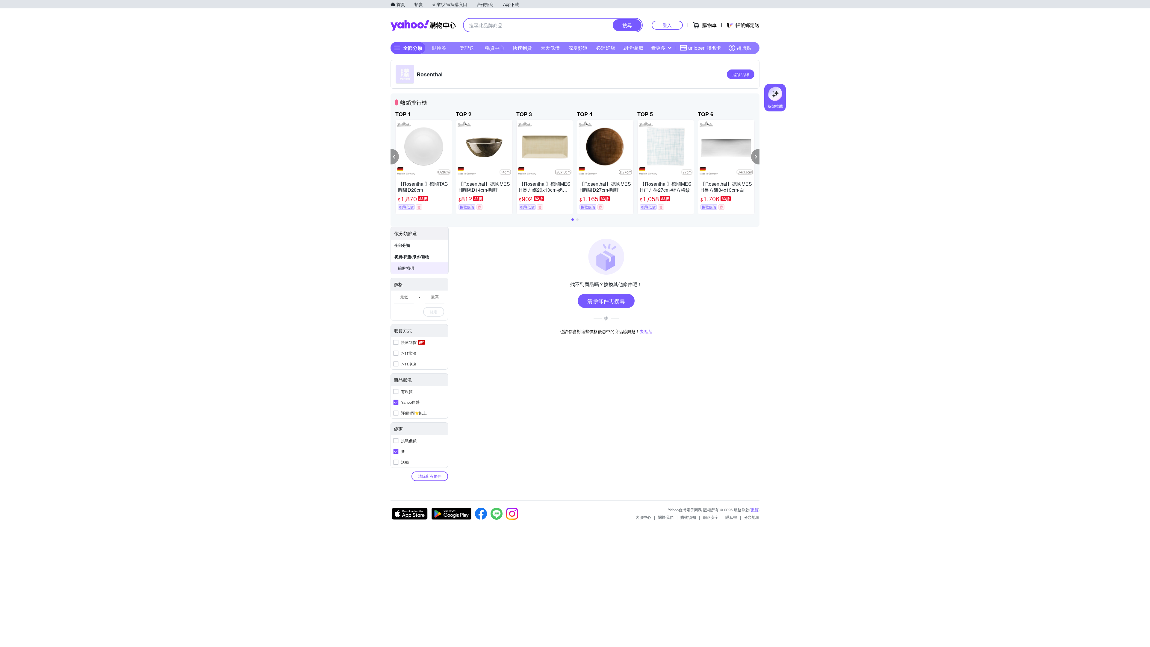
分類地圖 (751, 517)
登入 (667, 25)
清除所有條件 (429, 476)
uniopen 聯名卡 (704, 47)
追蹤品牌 (740, 74)
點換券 (439, 47)
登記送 (467, 47)
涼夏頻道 (578, 47)
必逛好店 (605, 47)
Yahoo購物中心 (423, 25)
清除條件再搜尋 (606, 301)
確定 (434, 312)
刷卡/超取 (633, 47)
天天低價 (550, 47)
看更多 (658, 47)
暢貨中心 (494, 47)
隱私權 (731, 517)
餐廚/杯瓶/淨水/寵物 (411, 256)
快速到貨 (522, 47)
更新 (754, 510)
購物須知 (688, 517)
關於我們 (666, 517)
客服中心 (643, 517)
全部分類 (402, 245)
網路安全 (710, 517)
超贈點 (744, 47)
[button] (395, 156)
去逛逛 (646, 331)
